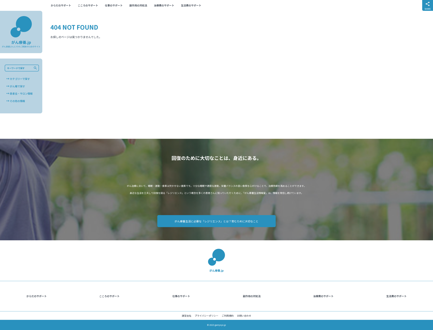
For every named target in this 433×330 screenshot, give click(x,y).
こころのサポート (88, 5)
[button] (36, 68)
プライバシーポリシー (206, 315)
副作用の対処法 (138, 5)
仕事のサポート (114, 5)
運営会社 (186, 315)
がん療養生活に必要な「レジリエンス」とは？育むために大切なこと (216, 221)
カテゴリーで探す (20, 79)
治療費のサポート (164, 5)
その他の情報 (17, 101)
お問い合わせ (244, 315)
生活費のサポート (191, 5)
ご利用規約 (228, 315)
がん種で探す (17, 86)
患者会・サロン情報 (21, 93)
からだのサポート (61, 5)
